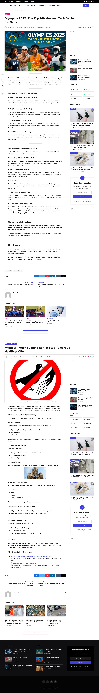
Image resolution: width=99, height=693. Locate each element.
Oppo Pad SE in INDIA (53, 321)
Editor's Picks (74, 153)
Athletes (10, 270)
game (14, 270)
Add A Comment (35, 332)
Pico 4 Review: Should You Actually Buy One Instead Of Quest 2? (83, 124)
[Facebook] (2, 78)
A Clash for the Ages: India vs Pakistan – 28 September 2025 (34, 321)
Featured (73, 108)
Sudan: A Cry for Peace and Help (52, 666)
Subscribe (86, 5)
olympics (20, 270)
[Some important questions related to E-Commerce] (73, 77)
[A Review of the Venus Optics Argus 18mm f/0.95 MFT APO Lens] (82, 137)
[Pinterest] (2, 89)
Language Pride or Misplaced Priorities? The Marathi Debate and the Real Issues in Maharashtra (55, 622)
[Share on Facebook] (83, 27)
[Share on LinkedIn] (90, 27)
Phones (32, 1)
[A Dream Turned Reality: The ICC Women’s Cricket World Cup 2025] (14, 311)
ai (5, 270)
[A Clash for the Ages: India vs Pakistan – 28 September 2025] (35, 311)
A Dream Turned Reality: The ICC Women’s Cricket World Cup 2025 (14, 322)
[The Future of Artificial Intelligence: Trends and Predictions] (73, 61)
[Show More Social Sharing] (93, 27)
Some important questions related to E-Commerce (85, 76)
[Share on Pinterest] (88, 27)
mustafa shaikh (12, 356)
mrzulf (74, 127)
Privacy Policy (83, 201)
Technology (18, 1)
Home (6, 1)
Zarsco (57, 687)
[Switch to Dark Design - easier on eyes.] (91, 5)
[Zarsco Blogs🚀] (14, 5)
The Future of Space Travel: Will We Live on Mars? (53, 650)
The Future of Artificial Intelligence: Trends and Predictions (84, 61)
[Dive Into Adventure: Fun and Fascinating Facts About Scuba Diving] (39, 659)
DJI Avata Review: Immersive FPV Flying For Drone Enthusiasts (83, 168)
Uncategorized (74, 130)
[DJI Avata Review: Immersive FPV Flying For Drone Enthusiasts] (82, 159)
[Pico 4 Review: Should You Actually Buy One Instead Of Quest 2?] (82, 115)
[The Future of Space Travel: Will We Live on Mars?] (39, 651)
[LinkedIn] (2, 85)
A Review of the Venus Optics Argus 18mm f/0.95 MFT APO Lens (83, 146)
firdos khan (11, 27)
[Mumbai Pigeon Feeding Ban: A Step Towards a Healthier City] (35, 380)
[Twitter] (2, 81)
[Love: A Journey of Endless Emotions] (73, 70)
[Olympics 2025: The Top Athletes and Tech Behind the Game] (35, 51)
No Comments (41, 27)
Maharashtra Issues (10, 343)
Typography (26, 1)
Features (11, 1)
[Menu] (5, 5)
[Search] (93, 5)
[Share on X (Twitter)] (86, 27)
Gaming (7, 14)
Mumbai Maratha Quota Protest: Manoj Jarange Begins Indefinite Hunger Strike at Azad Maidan (14, 621)
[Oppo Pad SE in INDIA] (56, 311)
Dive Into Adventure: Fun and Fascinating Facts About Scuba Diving (52, 659)
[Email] (2, 93)
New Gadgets (50, 318)
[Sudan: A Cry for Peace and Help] (39, 668)
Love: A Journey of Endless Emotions (85, 69)
